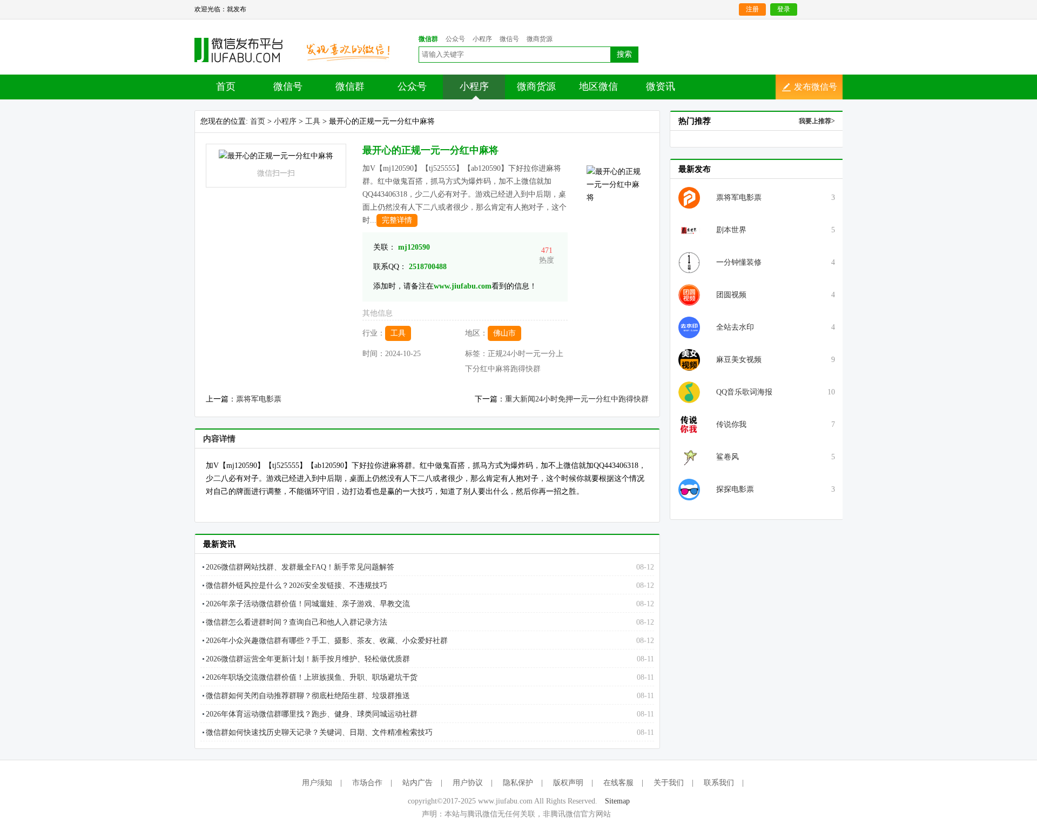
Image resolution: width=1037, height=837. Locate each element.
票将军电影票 (258, 399)
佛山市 (504, 333)
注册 (752, 9)
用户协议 (468, 783)
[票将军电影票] (689, 197)
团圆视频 (731, 295)
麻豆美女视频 (739, 360)
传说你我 (731, 424)
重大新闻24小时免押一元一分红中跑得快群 (577, 399)
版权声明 (568, 783)
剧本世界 (731, 230)
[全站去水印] (689, 327)
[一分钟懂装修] (689, 262)
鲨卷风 (727, 457)
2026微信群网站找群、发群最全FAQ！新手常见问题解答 (300, 567)
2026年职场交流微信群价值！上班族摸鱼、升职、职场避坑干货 (312, 677)
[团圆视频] (689, 294)
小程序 (474, 86)
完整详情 (397, 220)
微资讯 (660, 86)
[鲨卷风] (689, 456)
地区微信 (598, 86)
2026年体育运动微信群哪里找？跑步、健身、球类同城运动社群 (312, 714)
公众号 (412, 86)
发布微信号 (815, 86)
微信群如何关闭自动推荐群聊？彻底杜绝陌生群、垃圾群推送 (308, 696)
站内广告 (417, 783)
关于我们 (669, 783)
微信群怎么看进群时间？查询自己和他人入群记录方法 (296, 622)
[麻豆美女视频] (689, 359)
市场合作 (367, 783)
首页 (225, 86)
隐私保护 (518, 783)
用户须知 (317, 783)
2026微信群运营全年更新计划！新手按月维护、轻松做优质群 (308, 659)
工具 (312, 121)
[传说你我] (689, 424)
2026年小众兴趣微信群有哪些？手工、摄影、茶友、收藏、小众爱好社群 (327, 641)
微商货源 (536, 86)
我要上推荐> (817, 121)
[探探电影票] (689, 489)
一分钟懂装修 (739, 262)
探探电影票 (735, 489)
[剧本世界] (689, 229)
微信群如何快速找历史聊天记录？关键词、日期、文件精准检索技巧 (319, 732)
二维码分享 (244, 50)
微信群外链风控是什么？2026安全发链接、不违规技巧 (296, 585)
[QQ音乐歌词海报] (689, 391)
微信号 (287, 86)
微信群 (350, 86)
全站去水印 (735, 327)
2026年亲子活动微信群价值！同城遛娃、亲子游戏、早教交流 (308, 604)
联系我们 (719, 783)
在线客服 (618, 783)
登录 (783, 9)
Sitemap (617, 801)
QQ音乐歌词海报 (744, 392)
